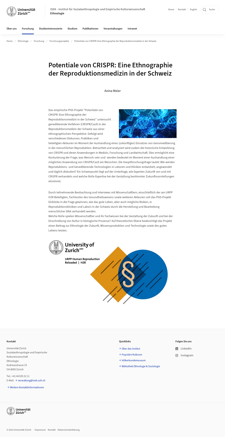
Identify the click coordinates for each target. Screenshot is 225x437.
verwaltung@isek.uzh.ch (31, 380)
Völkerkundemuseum (134, 360)
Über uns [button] (12, 28)
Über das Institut (131, 349)
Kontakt (182, 9)
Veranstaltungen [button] (113, 28)
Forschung (28, 28)
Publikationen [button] (90, 28)
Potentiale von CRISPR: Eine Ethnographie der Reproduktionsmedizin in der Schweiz (115, 41)
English (193, 9)
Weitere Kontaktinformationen (27, 387)
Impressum (40, 430)
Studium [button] (72, 28)
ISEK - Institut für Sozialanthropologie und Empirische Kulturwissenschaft (97, 9)
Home (171, 9)
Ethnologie (57, 13)
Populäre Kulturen (132, 354)
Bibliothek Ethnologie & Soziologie (141, 366)
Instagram (187, 355)
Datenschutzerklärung (69, 430)
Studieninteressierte (50, 28)
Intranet (132, 28)
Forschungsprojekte (59, 41)
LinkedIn (186, 349)
